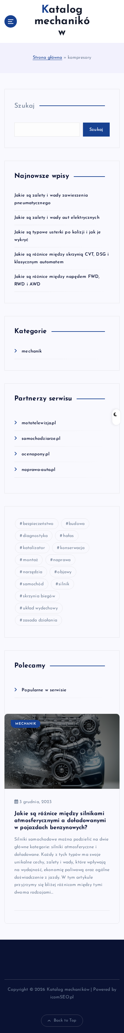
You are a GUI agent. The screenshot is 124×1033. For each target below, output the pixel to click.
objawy (64, 572)
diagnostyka (35, 535)
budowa (77, 523)
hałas (68, 535)
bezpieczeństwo (38, 523)
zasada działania (40, 620)
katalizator (34, 548)
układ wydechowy (40, 608)
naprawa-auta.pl (38, 469)
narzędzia (32, 572)
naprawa (62, 560)
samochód (33, 584)
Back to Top (65, 1020)
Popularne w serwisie (44, 690)
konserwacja (72, 548)
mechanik (32, 351)
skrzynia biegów (39, 596)
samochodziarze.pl (41, 438)
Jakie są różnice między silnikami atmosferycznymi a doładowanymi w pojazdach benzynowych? (60, 820)
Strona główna (47, 57)
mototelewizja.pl (39, 423)
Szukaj (24, 106)
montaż (30, 560)
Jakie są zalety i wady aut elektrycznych (57, 217)
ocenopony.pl (36, 454)
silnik (64, 584)
